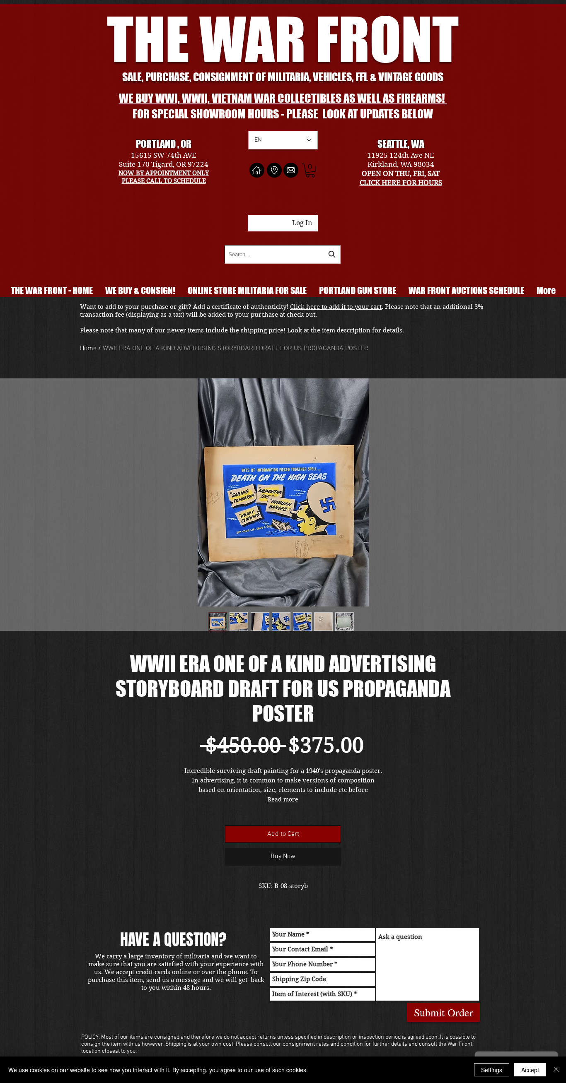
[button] (310, 171)
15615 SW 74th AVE (163, 155)
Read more (283, 799)
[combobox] (283, 254)
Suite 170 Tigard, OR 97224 (163, 164)
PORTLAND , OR (163, 144)
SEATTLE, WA (400, 144)
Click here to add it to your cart (336, 306)
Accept (530, 1070)
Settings (491, 1070)
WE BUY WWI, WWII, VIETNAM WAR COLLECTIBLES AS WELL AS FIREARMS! (283, 98)
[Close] (556, 1069)
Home (88, 348)
